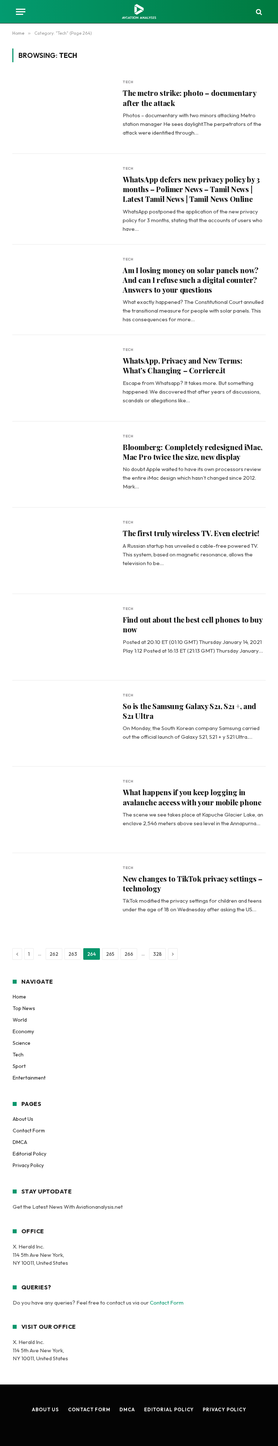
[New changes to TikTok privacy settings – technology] (63, 896)
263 (72, 954)
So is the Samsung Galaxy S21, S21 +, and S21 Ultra (189, 711)
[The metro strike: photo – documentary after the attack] (63, 110)
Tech (128, 82)
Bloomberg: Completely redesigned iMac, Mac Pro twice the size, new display (192, 452)
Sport (19, 1066)
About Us (23, 1119)
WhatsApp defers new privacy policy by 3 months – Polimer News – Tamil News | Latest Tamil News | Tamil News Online (191, 189)
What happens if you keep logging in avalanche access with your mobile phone (192, 797)
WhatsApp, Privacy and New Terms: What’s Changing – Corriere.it (182, 365)
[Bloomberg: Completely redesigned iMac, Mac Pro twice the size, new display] (63, 465)
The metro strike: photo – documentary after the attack (189, 97)
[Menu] (20, 12)
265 (110, 954)
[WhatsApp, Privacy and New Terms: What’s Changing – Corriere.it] (63, 378)
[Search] (258, 12)
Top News (24, 1008)
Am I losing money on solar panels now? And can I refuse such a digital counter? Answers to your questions (190, 279)
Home (19, 996)
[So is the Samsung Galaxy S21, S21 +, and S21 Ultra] (63, 724)
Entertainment (29, 1077)
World (20, 1020)
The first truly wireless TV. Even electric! (191, 533)
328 (157, 954)
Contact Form (29, 1130)
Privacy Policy (28, 1165)
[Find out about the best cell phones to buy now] (63, 637)
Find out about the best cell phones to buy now (192, 624)
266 (129, 954)
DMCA (20, 1142)
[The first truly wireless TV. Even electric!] (63, 551)
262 (54, 954)
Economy (23, 1031)
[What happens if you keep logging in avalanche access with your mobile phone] (63, 810)
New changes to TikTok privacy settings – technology (192, 883)
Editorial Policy (29, 1153)
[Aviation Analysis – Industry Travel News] (139, 12)
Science (21, 1043)
